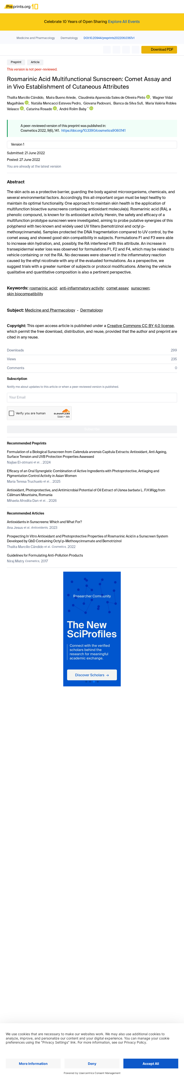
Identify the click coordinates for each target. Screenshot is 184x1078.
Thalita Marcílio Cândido (25, 97)
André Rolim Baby (72, 109)
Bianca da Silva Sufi (128, 103)
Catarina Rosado (39, 109)
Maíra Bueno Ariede (61, 97)
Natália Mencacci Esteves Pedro (56, 103)
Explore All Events (124, 22)
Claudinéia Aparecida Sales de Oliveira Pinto (111, 97)
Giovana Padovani (97, 103)
